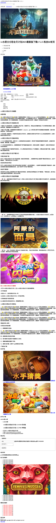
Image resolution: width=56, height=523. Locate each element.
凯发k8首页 (3, 2)
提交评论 (4, 447)
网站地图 (3, 521)
